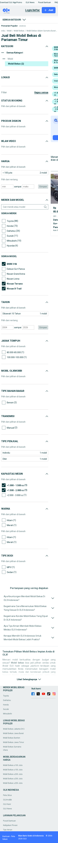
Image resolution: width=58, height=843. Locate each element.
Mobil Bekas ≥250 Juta (12, 783)
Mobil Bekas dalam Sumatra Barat (41, 31)
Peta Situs (7, 795)
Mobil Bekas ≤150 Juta (12, 770)
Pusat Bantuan (9, 821)
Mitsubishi (7, 714)
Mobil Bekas (19, 31)
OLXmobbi (7, 800)
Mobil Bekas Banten (11, 738)
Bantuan (6, 836)
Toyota (6, 696)
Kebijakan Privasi (10, 825)
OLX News (7, 809)
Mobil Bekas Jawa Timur (13, 742)
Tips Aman (7, 830)
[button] (8, 2)
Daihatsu (7, 700)
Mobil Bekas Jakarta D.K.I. (14, 729)
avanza (22, 26)
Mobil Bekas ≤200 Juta (12, 774)
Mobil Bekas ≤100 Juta (12, 765)
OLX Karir (7, 804)
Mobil (9, 31)
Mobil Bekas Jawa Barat (13, 733)
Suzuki (6, 709)
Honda (6, 705)
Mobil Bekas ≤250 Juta (12, 779)
